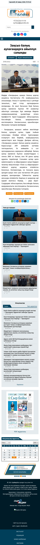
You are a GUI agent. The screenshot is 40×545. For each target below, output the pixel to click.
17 (4, 455)
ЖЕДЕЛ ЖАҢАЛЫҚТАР (25, 58)
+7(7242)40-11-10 (19, 21)
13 (19, 453)
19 (14, 455)
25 (9, 457)
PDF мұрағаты (20, 432)
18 (9, 455)
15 (30, 453)
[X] (25, 201)
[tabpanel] (20, 469)
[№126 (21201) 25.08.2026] (20, 411)
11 (9, 453)
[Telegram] (15, 201)
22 (30, 455)
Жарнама (20, 543)
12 (14, 453)
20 (19, 455)
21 (24, 455)
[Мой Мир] (22, 201)
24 (4, 457)
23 (35, 455)
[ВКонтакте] (17, 201)
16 (35, 453)
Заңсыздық (19, 193)
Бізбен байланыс (20, 539)
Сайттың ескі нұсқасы (20, 523)
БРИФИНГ (11, 58)
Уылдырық (29, 193)
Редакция (20, 535)
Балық (10, 193)
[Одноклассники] (20, 201)
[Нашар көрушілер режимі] (20, 4)
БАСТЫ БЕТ (20, 531)
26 (14, 457)
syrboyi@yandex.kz (21, 23)
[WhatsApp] (12, 201)
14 (24, 453)
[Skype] (28, 201)
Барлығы (20, 384)
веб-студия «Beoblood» (20, 526)
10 (4, 453)
